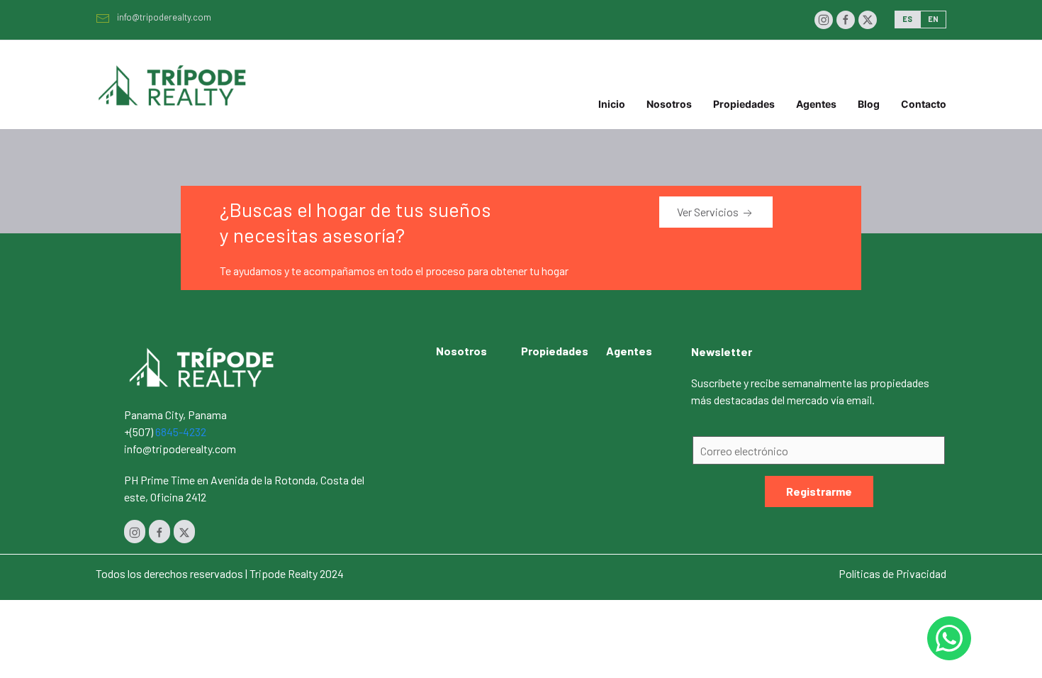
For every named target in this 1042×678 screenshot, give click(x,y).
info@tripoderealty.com (164, 17)
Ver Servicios (709, 211)
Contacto (923, 104)
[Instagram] (823, 20)
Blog (869, 104)
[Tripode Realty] (202, 365)
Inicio (611, 104)
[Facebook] (845, 20)
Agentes (816, 104)
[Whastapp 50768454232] (949, 638)
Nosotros (669, 104)
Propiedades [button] (744, 104)
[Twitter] (867, 20)
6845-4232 (180, 431)
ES (907, 18)
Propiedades (554, 350)
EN (933, 18)
